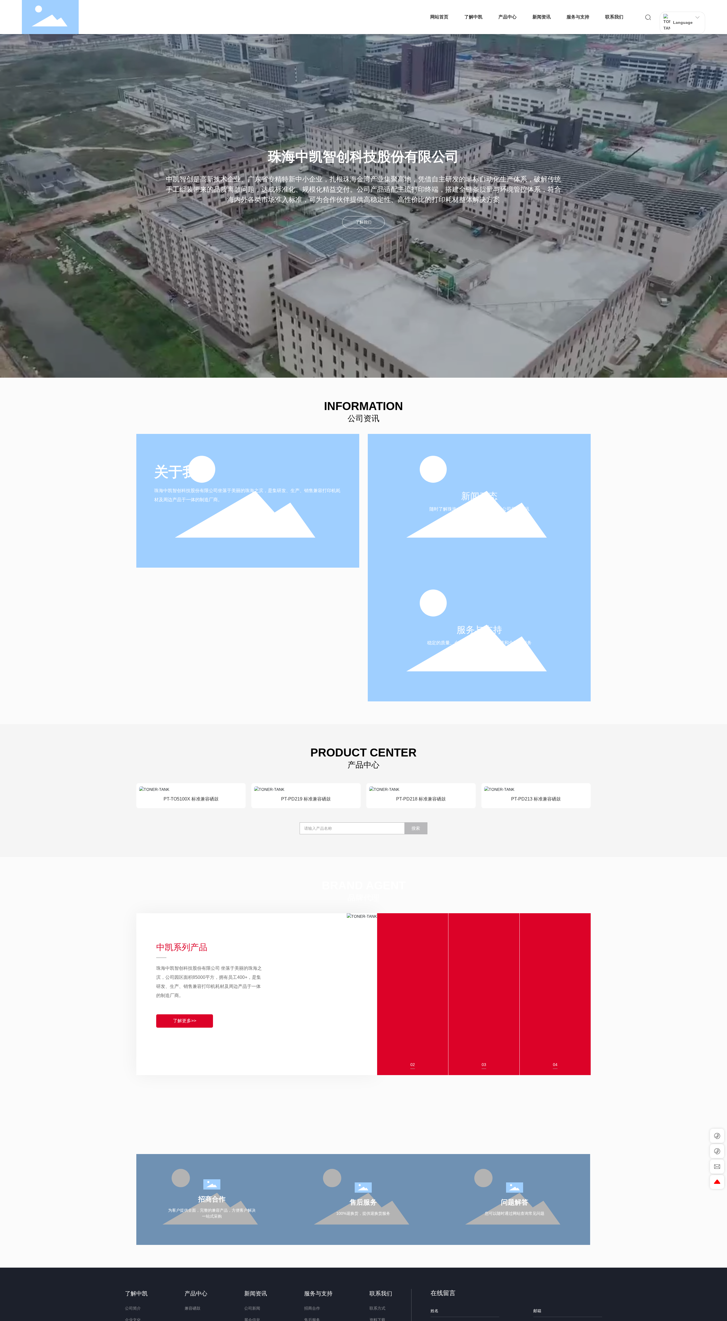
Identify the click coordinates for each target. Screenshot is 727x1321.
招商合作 (211, 1199)
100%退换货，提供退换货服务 (363, 1213)
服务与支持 (479, 630)
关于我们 (182, 472)
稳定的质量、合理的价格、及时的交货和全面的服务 (479, 642)
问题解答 (514, 1202)
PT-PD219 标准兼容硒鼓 (306, 799)
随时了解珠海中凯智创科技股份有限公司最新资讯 (479, 509)
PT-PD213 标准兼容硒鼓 (536, 799)
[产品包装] (412, 931)
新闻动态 (479, 496)
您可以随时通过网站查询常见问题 (514, 1213)
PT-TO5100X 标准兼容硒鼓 (191, 799)
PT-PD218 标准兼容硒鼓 (421, 799)
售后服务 (363, 1202)
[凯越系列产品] (483, 931)
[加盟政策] (555, 931)
